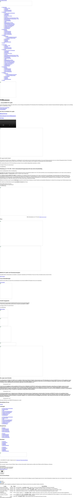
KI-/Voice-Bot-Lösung (8, 15)
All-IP (5, 21)
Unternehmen (4, 7)
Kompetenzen (4, 29)
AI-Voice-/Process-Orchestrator (9, 13)
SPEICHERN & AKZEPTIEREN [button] (6, 497)
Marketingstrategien (7, 41)
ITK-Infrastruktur (7, 19)
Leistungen (4, 12)
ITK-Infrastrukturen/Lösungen (11, 37)
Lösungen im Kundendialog (9, 25)
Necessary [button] (1, 481)
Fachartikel (6, 9)
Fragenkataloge (6, 76)
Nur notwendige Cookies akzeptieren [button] (6, 468)
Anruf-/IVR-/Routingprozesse (7, 411)
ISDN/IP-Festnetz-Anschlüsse (9, 23)
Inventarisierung (7, 28)
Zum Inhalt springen (3, 0)
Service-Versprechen (7, 33)
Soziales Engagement (7, 11)
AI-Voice (5, 16)
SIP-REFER (6, 52)
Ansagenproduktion (7, 20)
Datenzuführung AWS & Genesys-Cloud (11, 17)
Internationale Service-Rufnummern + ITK (11, 18)
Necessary (3, 482)
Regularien (6, 77)
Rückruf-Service (3, 113)
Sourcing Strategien (7, 32)
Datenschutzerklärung (24, 460)
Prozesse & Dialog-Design (10, 38)
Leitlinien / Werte (7, 8)
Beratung (5, 30)
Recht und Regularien (8, 34)
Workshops (6, 36)
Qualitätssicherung (7, 27)
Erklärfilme (6, 40)
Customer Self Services (8, 26)
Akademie (4, 35)
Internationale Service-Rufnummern (8, 115)
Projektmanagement (7, 31)
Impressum (18, 460)
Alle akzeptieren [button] (3, 466)
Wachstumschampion (7, 10)
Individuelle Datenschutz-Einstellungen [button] (6, 467)
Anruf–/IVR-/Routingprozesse (9, 24)
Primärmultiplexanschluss (8, 22)
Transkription (6, 51)
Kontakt (3, 42)
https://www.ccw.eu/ (42, 216)
